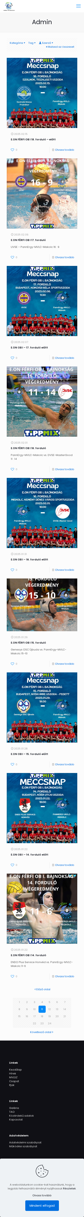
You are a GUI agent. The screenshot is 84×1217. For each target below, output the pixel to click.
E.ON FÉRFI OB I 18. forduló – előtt (33, 139)
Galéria (14, 1108)
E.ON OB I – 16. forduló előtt (29, 559)
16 (27, 1016)
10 (34, 1009)
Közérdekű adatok (21, 1116)
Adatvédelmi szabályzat (25, 1142)
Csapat (14, 1081)
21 (64, 1016)
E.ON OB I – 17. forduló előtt (29, 347)
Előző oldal (43, 989)
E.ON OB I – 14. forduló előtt (29, 855)
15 (19, 1016)
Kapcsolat (16, 1119)
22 (34, 1023)
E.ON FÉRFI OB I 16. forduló (28, 448)
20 (57, 1016)
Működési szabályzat (23, 1146)
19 (49, 1016)
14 (64, 1009)
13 (57, 1009)
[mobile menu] (78, 6)
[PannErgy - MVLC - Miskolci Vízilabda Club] (9, 6)
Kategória (16, 43)
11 (42, 1009)
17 (34, 1016)
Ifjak (11, 1085)
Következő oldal (40, 1032)
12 (49, 1009)
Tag (30, 43)
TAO (12, 1112)
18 (42, 1016)
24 (49, 1023)
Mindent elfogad (42, 1205)
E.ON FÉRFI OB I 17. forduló (28, 240)
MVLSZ (13, 1077)
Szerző (46, 43)
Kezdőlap (15, 1070)
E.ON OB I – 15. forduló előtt (29, 754)
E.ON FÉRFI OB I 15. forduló (28, 643)
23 (42, 1023)
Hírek (12, 1073)
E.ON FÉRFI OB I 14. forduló (28, 955)
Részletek (69, 1188)
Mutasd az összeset (61, 47)
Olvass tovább (64, 150)
